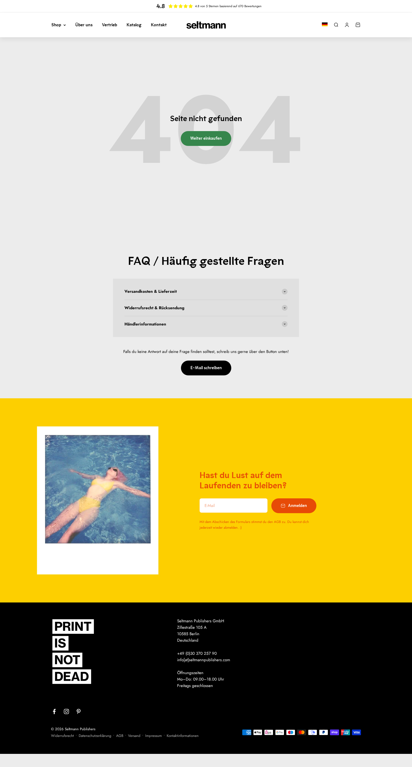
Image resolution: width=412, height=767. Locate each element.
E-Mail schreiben (206, 367)
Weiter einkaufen (206, 138)
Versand (134, 735)
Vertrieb (109, 24)
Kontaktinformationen (183, 735)
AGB (119, 735)
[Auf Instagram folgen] (66, 711)
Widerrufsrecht (62, 735)
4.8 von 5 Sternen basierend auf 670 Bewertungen (228, 6)
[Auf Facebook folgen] (54, 711)
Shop (56, 24)
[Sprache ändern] (325, 24)
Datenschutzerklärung (95, 735)
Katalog (134, 24)
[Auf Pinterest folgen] (78, 711)
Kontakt (159, 24)
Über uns (84, 24)
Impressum (153, 735)
